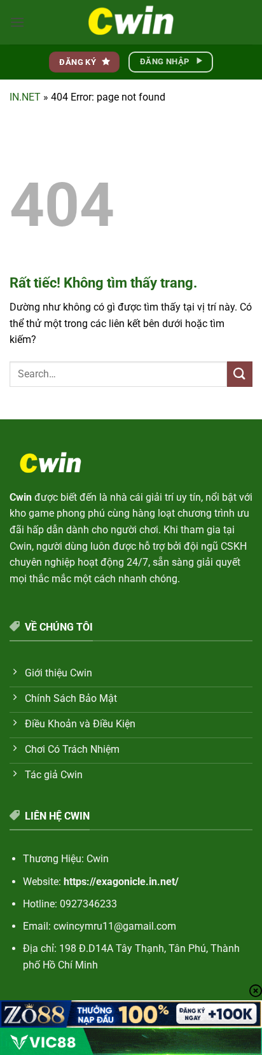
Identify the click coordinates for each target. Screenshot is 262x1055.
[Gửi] (239, 373)
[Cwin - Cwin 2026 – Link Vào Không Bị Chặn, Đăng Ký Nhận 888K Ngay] (131, 22)
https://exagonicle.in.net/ (121, 882)
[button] (17, 22)
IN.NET (25, 97)
